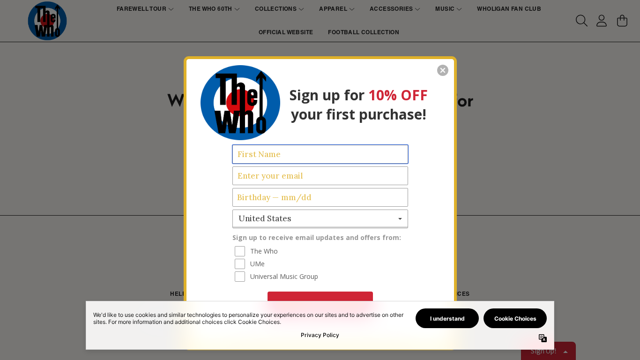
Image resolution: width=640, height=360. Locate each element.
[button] (442, 70)
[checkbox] (321, 251)
